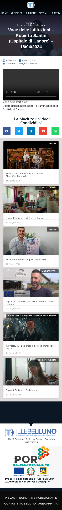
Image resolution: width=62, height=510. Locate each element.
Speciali (44, 13)
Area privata (48, 503)
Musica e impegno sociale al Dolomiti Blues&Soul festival (25, 175)
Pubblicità (28, 503)
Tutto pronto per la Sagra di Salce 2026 (26, 259)
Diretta (56, 13)
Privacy (11, 497)
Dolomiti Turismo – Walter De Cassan (25, 218)
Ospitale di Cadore (14, 63)
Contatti (11, 503)
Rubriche (30, 13)
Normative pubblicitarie (38, 497)
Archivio (31, 23)
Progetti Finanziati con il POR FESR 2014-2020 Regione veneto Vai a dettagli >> (30, 480)
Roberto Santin (31, 63)
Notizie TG (17, 13)
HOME (4, 13)
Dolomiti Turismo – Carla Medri (21, 390)
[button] (7, 131)
